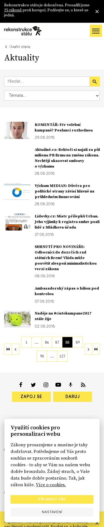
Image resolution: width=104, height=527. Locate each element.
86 (47, 342)
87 (57, 342)
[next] (88, 349)
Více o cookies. (51, 485)
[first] (8, 349)
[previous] (15, 349)
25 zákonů (13, 10)
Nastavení (52, 512)
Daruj (72, 396)
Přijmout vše (52, 499)
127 (62, 356)
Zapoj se (31, 396)
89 (78, 342)
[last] (96, 349)
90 (42, 356)
